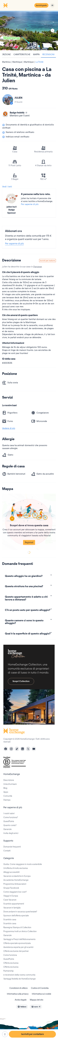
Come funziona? (10, 817)
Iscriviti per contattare (32, 1034)
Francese (37, 266)
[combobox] (22, 1006)
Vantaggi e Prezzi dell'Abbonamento (19, 939)
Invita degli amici (10, 833)
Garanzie (7, 829)
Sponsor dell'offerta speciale (16, 915)
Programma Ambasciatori (14, 884)
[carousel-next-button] (52, 30)
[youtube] (34, 749)
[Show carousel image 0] (29, 30)
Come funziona (10, 955)
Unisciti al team (10, 784)
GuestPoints (8, 821)
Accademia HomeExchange (15, 880)
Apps (5, 792)
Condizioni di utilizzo (18, 988)
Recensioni (48, 54)
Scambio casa (9, 919)
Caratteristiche (22, 54)
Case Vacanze (9, 900)
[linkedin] (22, 749)
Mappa (36, 54)
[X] (28, 749)
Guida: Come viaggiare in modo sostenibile (22, 864)
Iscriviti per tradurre (47, 260)
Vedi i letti (7, 186)
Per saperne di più (29, 204)
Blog (5, 788)
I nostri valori (8, 813)
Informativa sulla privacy (17, 994)
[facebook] (5, 749)
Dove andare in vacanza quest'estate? (20, 911)
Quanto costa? (9, 825)
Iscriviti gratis (41, 5)
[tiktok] (17, 749)
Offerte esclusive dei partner (16, 951)
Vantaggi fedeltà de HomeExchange (19, 979)
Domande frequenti (12, 847)
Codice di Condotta (40, 988)
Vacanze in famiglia (12, 908)
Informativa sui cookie (41, 994)
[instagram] (11, 749)
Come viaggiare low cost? (15, 892)
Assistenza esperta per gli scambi (18, 947)
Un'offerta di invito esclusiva (15, 868)
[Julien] (7, 99)
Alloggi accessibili (11, 872)
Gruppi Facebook (11, 888)
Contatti (6, 851)
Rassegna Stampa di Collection (17, 927)
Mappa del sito (36, 1000)
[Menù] (52, 5)
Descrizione (8, 780)
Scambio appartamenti (13, 904)
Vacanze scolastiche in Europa (17, 876)
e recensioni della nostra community (19, 975)
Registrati (29, 542)
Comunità (7, 796)
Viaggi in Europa (10, 896)
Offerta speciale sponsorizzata (17, 943)
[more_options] (5, 1034)
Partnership (8, 971)
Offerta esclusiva (10, 963)
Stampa (6, 800)
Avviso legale (20, 1000)
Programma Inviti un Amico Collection (20, 931)
